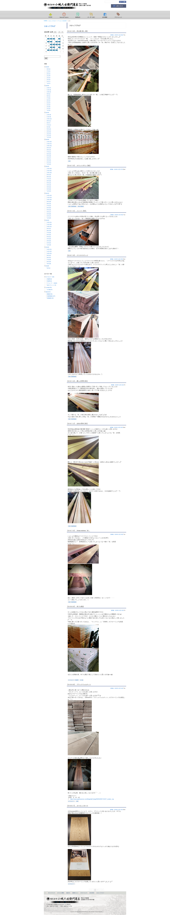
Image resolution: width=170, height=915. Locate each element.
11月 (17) (49, 143)
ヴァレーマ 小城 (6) (52, 283)
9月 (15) (49, 174)
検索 (46, 58)
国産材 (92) (49, 294)
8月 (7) (48, 123)
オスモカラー (71, 680)
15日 (122, 610)
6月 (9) (48, 127)
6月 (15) (49, 154)
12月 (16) (49, 141)
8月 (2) (48, 69)
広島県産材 (73, 206)
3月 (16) (49, 160)
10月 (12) (49, 118)
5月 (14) (49, 129)
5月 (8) (48, 75)
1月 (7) (48, 83)
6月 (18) (49, 180)
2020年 (47, 220)
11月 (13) (49, 197)
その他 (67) (49, 289)
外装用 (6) (49, 281)
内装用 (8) (49, 279)
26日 (122, 214)
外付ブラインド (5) (51, 285)
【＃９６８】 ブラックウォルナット (79, 684)
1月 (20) (49, 218)
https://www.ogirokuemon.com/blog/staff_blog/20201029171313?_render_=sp (92, 799)
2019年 (47, 247)
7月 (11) (49, 125)
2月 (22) (49, 242)
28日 (122, 35)
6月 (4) (48, 100)
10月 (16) (49, 172)
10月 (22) (49, 253)
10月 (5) (49, 92)
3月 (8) (48, 106)
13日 (122, 809)
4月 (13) (49, 185)
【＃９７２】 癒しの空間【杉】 (77, 381)
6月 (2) (48, 268)
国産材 (82, 206)
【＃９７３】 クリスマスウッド (77, 255)
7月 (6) (48, 98)
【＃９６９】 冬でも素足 (75, 606)
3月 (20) (49, 214)
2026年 (47, 67)
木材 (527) (48, 292)
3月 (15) (49, 133)
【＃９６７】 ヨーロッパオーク (77, 805)
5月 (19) (49, 156)
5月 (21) (49, 236)
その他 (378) (49, 287)
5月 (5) (48, 102)
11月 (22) (49, 251)
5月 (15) (49, 209)
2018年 (47, 266)
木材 (69, 161)
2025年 (47, 85)
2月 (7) (48, 81)
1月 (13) (49, 137)
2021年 (47, 193)
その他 (81, 680)
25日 (122, 259)
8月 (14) (49, 149)
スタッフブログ (52, 21)
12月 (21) (49, 222)
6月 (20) (49, 207)
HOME (45, 20)
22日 (122, 385)
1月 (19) (49, 245)
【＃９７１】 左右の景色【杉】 (77, 423)
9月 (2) (48, 94)
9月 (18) (49, 201)
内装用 (76, 680)
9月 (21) (49, 228)
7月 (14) (49, 178)
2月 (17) (49, 216)
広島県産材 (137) (51, 296)
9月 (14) (49, 147)
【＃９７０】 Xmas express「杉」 (78, 530)
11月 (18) (49, 170)
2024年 (47, 112)
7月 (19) (49, 232)
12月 (119, 35)
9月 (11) (49, 120)
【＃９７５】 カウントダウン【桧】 (79, 165)
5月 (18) (49, 263)
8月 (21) (49, 257)
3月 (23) (49, 240)
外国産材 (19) (50, 298)
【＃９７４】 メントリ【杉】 (77, 211)
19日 (122, 534)
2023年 (47, 139)
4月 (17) (49, 158)
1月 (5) (48, 110)
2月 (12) (49, 135)
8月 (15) (49, 176)
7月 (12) (49, 205)
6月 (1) (48, 73)
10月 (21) (49, 226)
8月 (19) (49, 230)
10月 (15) (49, 145)
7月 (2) (48, 71)
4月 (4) (48, 104)
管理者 (112, 35)
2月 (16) (49, 189)
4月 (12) (49, 131)
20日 (122, 427)
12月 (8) (49, 114)
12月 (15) (49, 195)
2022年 (47, 166)
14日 (122, 688)
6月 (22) (49, 234)
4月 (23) (49, 238)
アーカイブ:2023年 (62, 21)
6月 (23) (49, 261)
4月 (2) (48, 77)
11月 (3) (49, 89)
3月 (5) (48, 79)
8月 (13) (49, 203)
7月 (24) (49, 259)
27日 (122, 169)
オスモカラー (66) (50, 277)
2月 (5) (48, 108)
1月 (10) (49, 164)
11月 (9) (49, 116)
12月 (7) (49, 87)
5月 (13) (49, 182)
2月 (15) (49, 162)
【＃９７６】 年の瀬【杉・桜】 (77, 31)
